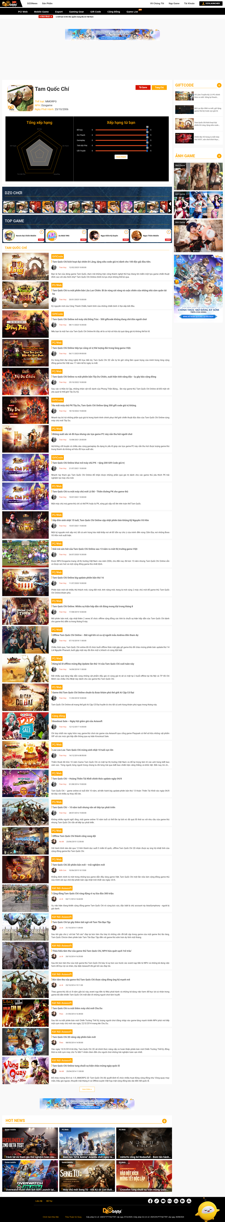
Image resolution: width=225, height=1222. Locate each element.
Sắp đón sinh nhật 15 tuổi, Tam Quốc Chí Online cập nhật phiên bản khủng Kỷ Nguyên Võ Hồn (100, 520)
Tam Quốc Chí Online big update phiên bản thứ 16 (78, 577)
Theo (61, 1014)
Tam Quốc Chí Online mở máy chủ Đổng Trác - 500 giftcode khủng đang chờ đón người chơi (99, 319)
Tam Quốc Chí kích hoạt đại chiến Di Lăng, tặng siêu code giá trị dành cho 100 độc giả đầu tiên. (101, 261)
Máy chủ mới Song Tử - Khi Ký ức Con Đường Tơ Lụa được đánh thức (89, 1190)
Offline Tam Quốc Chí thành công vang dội (74, 836)
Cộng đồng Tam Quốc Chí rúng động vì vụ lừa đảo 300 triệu (83, 893)
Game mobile (10, 1130)
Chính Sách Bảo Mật (51, 1217)
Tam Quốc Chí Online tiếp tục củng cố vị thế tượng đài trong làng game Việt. (91, 348)
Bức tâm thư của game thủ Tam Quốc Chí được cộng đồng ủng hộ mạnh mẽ (91, 979)
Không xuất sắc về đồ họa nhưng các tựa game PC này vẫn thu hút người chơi (92, 434)
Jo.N (61, 899)
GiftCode (184, 85)
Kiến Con (62, 870)
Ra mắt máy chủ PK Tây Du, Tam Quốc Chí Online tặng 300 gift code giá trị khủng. (94, 405)
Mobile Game (41, 11)
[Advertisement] (112, 61)
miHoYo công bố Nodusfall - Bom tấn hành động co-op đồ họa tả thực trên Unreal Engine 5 (144, 1157)
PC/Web (65, 1130)
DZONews (32, 3)
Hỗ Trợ (49, 1201)
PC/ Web (23, 11)
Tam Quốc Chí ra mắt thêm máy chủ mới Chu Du (77, 1008)
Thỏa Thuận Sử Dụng (73, 1217)
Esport (59, 11)
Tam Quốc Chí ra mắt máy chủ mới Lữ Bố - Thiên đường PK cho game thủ (90, 491)
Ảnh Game (185, 156)
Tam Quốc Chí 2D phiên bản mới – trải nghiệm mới (78, 864)
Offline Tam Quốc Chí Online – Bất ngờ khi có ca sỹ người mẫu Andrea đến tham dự (95, 635)
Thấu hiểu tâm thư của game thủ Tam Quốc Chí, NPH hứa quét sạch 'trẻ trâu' (92, 951)
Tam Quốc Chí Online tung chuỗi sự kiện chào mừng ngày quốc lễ (86, 1065)
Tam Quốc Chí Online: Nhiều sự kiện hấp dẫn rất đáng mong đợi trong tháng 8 (92, 606)
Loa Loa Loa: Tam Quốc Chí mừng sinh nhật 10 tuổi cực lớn (82, 750)
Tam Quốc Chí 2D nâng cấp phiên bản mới (74, 1037)
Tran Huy (62, 267)
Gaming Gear (76, 11)
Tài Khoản (189, 3)
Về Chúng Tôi (157, 3)
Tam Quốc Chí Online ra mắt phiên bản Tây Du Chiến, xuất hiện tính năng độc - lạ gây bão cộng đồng (104, 376)
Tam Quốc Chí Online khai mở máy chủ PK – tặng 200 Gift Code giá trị (88, 462)
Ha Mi (61, 842)
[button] (170, 210)
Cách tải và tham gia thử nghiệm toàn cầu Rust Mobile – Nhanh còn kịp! (30, 1157)
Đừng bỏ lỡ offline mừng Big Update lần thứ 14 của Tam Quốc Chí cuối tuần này (93, 663)
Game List (132, 11)
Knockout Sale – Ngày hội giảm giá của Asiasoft (77, 721)
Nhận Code (204, 96)
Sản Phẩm (47, 3)
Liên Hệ (39, 1201)
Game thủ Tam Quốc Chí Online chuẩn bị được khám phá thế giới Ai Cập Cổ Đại (93, 692)
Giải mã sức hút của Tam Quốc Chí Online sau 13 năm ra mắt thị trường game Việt (94, 549)
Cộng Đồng (113, 11)
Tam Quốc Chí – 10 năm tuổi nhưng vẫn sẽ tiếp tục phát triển (83, 807)
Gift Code (95, 11)
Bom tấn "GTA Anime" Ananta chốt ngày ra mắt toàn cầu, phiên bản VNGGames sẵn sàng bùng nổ (112, 17)
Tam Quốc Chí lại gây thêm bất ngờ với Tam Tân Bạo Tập (81, 922)
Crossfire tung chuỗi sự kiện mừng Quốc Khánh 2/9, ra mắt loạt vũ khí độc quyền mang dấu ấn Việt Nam (143, 1190)
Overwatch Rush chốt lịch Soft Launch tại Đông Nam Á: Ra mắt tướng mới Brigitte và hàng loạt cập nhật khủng (30, 1190)
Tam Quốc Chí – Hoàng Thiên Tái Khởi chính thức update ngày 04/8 (87, 778)
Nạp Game (174, 3)
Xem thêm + (87, 1089)
